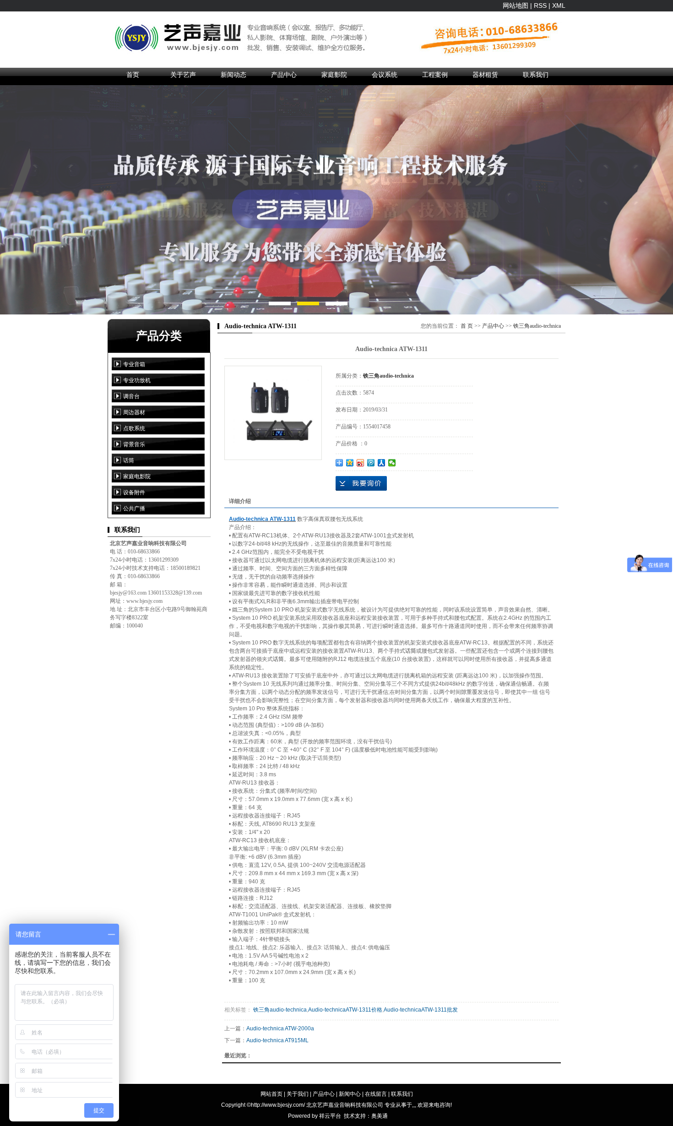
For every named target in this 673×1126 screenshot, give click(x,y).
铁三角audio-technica (537, 326)
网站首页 (271, 1094)
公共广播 (134, 508)
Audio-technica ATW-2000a (280, 1028)
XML (558, 5)
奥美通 (379, 1116)
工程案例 (435, 74)
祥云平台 (330, 1116)
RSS (540, 5)
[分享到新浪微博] (360, 462)
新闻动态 (233, 74)
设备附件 (134, 492)
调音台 (131, 396)
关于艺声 (183, 74)
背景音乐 (134, 444)
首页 (132, 74)
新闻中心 (350, 1094)
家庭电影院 (137, 476)
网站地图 (515, 5)
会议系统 (384, 74)
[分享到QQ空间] (350, 462)
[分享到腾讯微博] (371, 462)
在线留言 (376, 1094)
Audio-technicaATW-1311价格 (345, 1010)
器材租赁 (485, 74)
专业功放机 (137, 380)
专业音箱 (134, 364)
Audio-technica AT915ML (277, 1040)
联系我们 (535, 74)
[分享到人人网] (381, 462)
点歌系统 (134, 428)
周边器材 (134, 412)
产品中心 (284, 74)
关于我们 (298, 1094)
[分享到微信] (392, 462)
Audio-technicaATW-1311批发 (421, 1010)
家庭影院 (334, 74)
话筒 (128, 460)
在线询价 (361, 483)
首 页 (467, 326)
